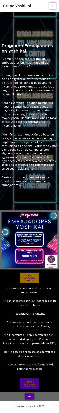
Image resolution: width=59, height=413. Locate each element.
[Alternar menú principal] (52, 6)
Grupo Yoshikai (17, 6)
